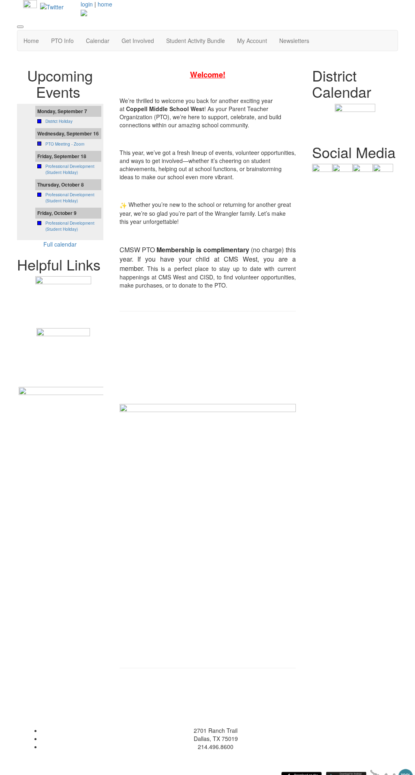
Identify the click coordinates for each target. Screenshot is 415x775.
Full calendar (60, 244)
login (87, 4)
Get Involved (138, 40)
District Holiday (59, 121)
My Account (252, 40)
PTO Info (62, 40)
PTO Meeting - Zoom (64, 144)
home (105, 4)
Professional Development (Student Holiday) (69, 169)
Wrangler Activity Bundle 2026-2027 (207, 365)
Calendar (97, 40)
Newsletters (294, 40)
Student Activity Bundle (195, 40)
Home (31, 40)
